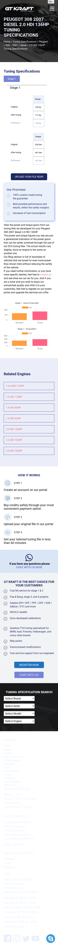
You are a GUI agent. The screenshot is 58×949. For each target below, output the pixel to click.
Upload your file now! (29, 176)
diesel (23, 45)
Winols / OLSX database (20, 799)
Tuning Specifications (24, 41)
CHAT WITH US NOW (29, 567)
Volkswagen (12, 760)
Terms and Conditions (19, 879)
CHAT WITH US (29, 675)
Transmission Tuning (18, 807)
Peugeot (43, 41)
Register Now (29, 665)
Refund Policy (13, 888)
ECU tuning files (14, 826)
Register (9, 867)
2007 (15, 45)
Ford (7, 767)
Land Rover (11, 771)
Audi (7, 745)
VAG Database (14, 830)
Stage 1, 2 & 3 (13, 794)
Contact (9, 859)
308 (8, 45)
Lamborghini (12, 781)
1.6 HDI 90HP (13, 407)
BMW (7, 750)
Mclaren (9, 778)
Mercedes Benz (14, 757)
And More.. (11, 785)
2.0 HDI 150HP (14, 429)
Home (7, 41)
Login (7, 863)
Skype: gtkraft (13, 844)
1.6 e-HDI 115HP (15, 385)
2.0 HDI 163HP (14, 440)
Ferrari (8, 753)
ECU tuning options (17, 834)
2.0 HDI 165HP (14, 450)
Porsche (9, 764)
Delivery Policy (14, 884)
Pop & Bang (11, 803)
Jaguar (8, 774)
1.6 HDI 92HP (13, 418)
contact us (45, 274)
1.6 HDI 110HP (14, 396)
